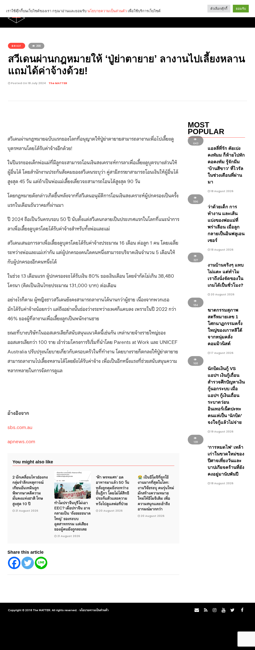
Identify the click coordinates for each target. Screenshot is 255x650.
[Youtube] (223, 610)
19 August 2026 (221, 431)
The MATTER (58, 83)
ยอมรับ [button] (241, 8)
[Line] (41, 563)
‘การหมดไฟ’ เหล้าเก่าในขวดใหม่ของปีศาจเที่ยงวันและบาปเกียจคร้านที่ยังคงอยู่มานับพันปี (226, 461)
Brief (16, 46)
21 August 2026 (26, 511)
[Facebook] (14, 563)
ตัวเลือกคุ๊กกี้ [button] (218, 8)
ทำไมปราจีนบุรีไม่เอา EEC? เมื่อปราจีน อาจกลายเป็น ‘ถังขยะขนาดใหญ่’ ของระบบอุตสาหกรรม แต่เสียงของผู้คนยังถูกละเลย (72, 516)
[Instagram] (214, 610)
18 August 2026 (221, 191)
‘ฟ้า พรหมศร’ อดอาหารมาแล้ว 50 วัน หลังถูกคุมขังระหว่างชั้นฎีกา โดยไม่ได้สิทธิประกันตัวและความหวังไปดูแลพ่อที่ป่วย (112, 490)
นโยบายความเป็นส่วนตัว (94, 610)
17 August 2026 (221, 353)
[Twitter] (27, 563)
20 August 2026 (111, 511)
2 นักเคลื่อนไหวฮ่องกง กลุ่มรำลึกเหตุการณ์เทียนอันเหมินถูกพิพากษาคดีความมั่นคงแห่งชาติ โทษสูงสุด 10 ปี (30, 490)
